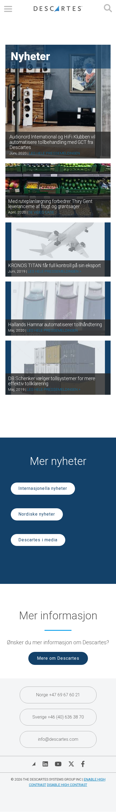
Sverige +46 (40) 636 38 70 (58, 717)
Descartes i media (37, 539)
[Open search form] (108, 9)
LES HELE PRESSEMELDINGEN (54, 153)
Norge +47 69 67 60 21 (58, 694)
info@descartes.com (58, 739)
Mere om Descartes (58, 658)
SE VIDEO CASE (41, 212)
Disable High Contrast (67, 785)
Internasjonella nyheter (42, 488)
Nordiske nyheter (36, 514)
